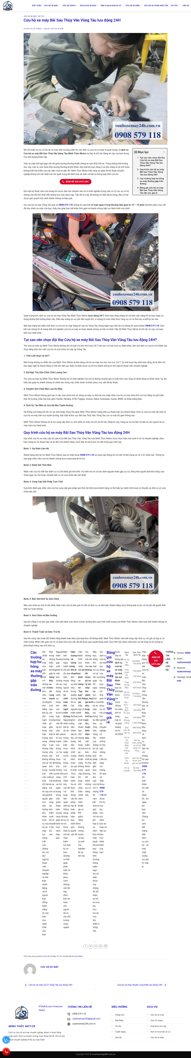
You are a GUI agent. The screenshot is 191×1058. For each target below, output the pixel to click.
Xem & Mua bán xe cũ (111, 5)
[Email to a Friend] (95, 946)
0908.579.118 (79, 1013)
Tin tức (174, 5)
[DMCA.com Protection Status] (52, 1008)
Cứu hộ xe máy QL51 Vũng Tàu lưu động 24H (50, 985)
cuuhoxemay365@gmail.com (86, 1018)
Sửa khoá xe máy (88, 5)
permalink (78, 956)
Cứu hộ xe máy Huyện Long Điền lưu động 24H (140, 985)
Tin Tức (40, 16)
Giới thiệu (37, 5)
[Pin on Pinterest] (100, 946)
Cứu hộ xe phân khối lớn (156, 5)
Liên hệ (185, 5)
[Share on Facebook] (85, 946)
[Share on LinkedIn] (105, 946)
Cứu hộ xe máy (51, 5)
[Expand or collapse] (164, 152)
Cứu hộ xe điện (132, 5)
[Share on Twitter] (90, 946)
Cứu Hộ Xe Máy (30, 16)
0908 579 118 (65, 205)
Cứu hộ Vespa (69, 5)
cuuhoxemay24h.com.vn (84, 1023)
